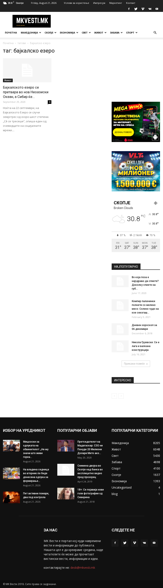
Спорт (130, 32)
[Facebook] (129, 9)
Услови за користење (76, 2)
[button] (155, 33)
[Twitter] (136, 9)
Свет (85, 32)
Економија (67, 32)
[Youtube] (157, 9)
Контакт (130, 2)
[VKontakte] (150, 9)
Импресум (99, 2)
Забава (114, 32)
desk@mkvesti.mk (82, 568)
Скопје (49, 32)
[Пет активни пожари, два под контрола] (11, 497)
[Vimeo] (143, 9)
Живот (98, 32)
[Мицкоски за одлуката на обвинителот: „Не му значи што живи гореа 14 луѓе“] (11, 445)
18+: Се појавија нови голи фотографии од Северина (90, 493)
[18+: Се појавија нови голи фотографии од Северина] (65, 493)
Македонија (29, 32)
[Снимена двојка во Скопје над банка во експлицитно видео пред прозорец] (65, 470)
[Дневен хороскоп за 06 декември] (120, 329)
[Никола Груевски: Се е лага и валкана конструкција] (120, 346)
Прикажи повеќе (134, 363)
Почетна (11, 32)
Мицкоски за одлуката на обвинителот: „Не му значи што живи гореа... (35, 449)
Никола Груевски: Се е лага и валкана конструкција (145, 346)
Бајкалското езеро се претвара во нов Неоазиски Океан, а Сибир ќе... (25, 92)
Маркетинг (115, 2)
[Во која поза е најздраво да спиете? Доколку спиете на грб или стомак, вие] (120, 281)
